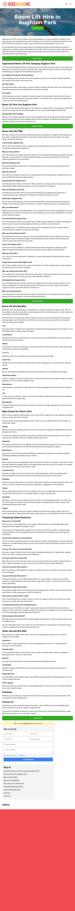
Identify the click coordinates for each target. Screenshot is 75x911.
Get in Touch (37, 58)
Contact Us (38, 718)
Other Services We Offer (12, 790)
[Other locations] (66, 4)
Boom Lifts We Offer (11, 777)
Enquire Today (37, 126)
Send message (28, 759)
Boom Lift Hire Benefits (12, 780)
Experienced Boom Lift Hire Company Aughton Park (21, 771)
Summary (7, 793)
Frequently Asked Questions (13, 787)
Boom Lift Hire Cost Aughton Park (15, 774)
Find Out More (37, 301)
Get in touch (37, 28)
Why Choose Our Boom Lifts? (14, 783)
